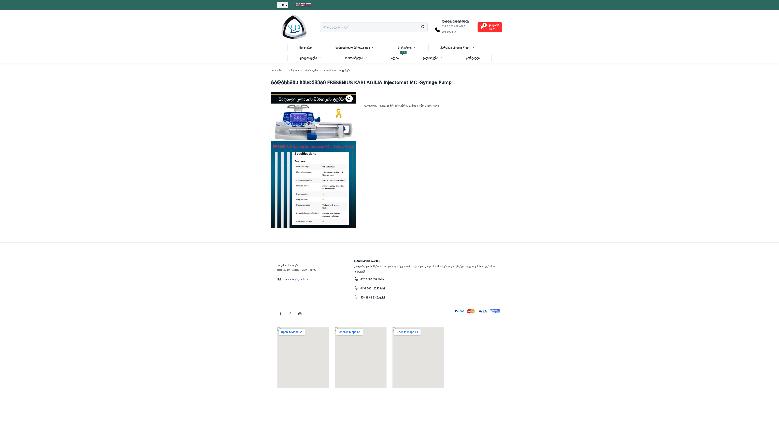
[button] (490, 27)
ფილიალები (308, 58)
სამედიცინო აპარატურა (303, 70)
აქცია (398, 56)
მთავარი (305, 47)
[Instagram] (299, 313)
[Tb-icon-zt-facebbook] (280, 313)
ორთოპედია (354, 58)
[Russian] (308, 4)
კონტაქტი (473, 58)
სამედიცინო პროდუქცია (353, 47)
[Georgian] (303, 4)
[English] (298, 4)
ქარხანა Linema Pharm (455, 47)
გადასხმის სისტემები (337, 70)
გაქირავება (430, 58)
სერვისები (405, 47)
